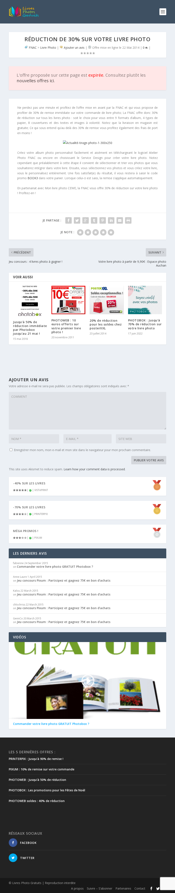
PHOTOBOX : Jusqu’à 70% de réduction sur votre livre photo (145, 324)
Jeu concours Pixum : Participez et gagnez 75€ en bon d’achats (63, 580)
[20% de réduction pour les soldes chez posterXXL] (107, 300)
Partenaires (123, 888)
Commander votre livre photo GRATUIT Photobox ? (55, 567)
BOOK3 (33, 178)
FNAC (33, 47)
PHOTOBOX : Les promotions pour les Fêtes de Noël (47, 790)
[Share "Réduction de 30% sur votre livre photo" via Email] (119, 220)
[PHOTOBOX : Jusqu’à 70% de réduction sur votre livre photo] (145, 300)
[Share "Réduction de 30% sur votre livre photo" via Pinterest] (102, 220)
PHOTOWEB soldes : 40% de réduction (37, 801)
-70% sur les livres (29, 507)
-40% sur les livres (29, 483)
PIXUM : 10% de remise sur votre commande (41, 769)
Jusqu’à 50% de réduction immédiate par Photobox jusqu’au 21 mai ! (30, 328)
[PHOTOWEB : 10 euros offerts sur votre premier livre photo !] (68, 300)
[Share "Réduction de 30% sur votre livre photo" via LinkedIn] (111, 220)
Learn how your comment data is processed (94, 469)
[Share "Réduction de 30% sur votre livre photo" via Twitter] (77, 220)
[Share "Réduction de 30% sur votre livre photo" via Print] (128, 220)
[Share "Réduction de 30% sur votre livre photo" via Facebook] (68, 220)
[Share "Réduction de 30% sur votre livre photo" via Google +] (85, 220)
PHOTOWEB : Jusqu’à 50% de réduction (37, 780)
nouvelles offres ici (35, 81)
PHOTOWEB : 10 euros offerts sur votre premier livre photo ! (66, 326)
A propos (77, 888)
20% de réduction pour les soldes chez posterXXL (106, 324)
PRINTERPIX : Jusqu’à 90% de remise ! (36, 759)
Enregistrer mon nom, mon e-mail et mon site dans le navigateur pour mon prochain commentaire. (82, 450)
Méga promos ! (25, 531)
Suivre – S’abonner (99, 888)
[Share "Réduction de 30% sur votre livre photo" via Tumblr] (94, 220)
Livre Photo (48, 47)
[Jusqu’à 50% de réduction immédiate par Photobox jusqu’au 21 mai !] (30, 301)
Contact (139, 888)
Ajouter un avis (74, 47)
